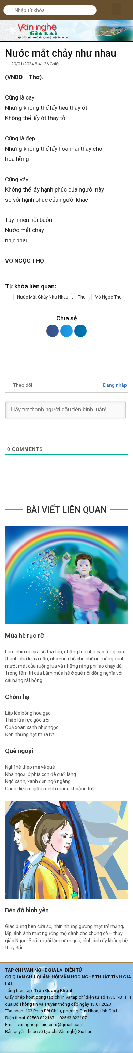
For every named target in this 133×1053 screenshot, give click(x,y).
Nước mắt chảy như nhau (42, 297)
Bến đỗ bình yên (27, 910)
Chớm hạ (17, 696)
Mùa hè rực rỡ (24, 635)
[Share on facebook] (52, 331)
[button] (116, 9)
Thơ (82, 297)
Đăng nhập (114, 385)
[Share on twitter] (66, 331)
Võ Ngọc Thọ (108, 297)
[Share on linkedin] (80, 331)
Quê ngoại (19, 750)
